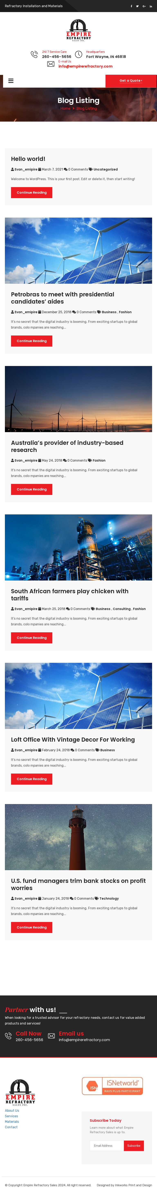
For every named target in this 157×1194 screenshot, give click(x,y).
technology (109, 898)
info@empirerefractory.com (85, 66)
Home (65, 108)
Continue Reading (32, 192)
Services (11, 1116)
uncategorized (106, 169)
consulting (122, 609)
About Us (12, 1111)
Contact (11, 1127)
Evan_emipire (26, 169)
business (109, 312)
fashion (125, 312)
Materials (12, 1122)
